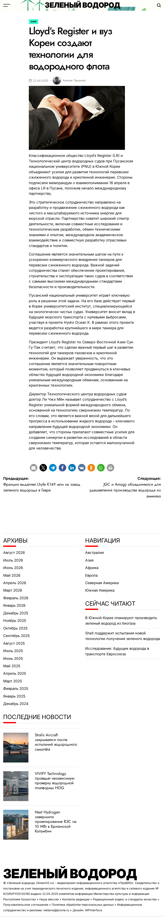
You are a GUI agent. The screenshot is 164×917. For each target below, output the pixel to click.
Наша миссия (49, 899)
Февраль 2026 (15, 598)
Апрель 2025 (14, 673)
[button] (33, 467)
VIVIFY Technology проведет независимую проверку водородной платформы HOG (55, 780)
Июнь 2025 (13, 658)
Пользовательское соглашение (25, 904)
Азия (34, 21)
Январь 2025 (14, 696)
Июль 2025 (13, 651)
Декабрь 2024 (15, 704)
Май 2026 (11, 575)
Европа (91, 575)
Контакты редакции (75, 899)
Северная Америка (102, 583)
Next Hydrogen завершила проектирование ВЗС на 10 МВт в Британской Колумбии (55, 821)
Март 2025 (12, 681)
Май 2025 (11, 666)
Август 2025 (14, 643)
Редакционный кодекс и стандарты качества (125, 899)
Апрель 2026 (14, 583)
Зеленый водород (82, 5)
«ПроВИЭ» (125, 883)
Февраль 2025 (15, 688)
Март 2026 (12, 590)
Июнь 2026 (13, 568)
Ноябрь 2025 (14, 620)
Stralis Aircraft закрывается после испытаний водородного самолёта (56, 742)
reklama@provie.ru (56, 910)
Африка (91, 568)
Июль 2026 (13, 560)
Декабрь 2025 (15, 613)
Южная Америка (99, 590)
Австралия (94, 552)
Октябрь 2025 (15, 628)
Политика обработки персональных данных (83, 904)
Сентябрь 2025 (16, 636)
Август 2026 (14, 552)
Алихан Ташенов (74, 80)
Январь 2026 (14, 605)
